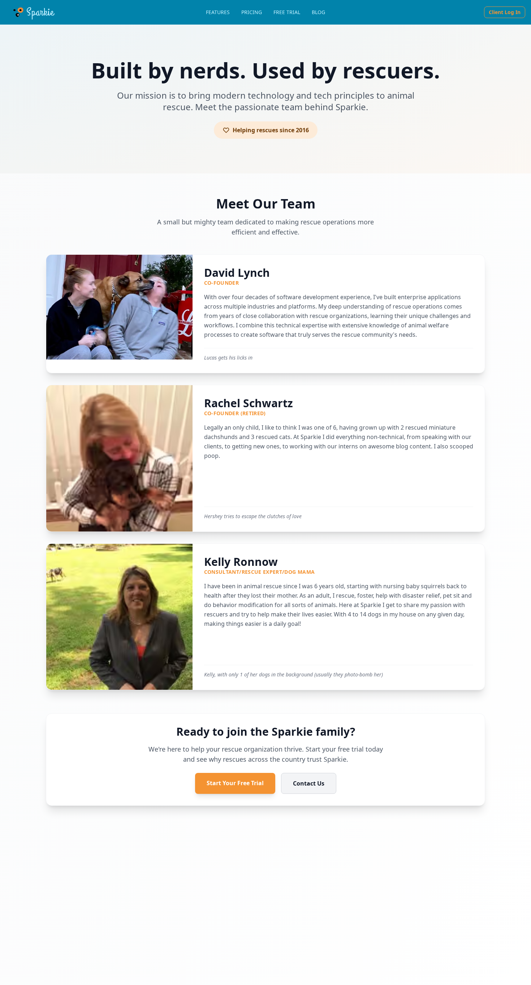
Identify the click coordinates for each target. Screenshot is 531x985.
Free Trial (286, 12)
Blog (318, 12)
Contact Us (308, 783)
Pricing (251, 12)
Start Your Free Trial (235, 783)
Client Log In (505, 12)
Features (218, 12)
